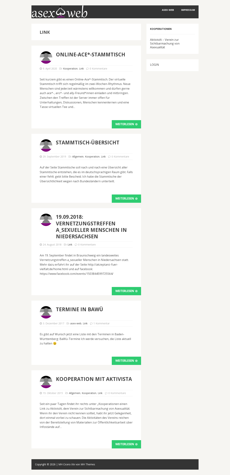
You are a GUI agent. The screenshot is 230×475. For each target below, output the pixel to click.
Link (81, 68)
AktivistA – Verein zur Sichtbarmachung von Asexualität (165, 43)
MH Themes (88, 464)
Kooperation (70, 68)
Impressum (188, 9)
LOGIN (154, 65)
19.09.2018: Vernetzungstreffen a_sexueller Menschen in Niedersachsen (91, 226)
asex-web (168, 9)
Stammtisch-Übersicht (87, 142)
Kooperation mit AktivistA (94, 379)
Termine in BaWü (79, 309)
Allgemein (78, 156)
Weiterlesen (125, 124)
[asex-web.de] (59, 16)
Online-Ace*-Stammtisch (90, 54)
